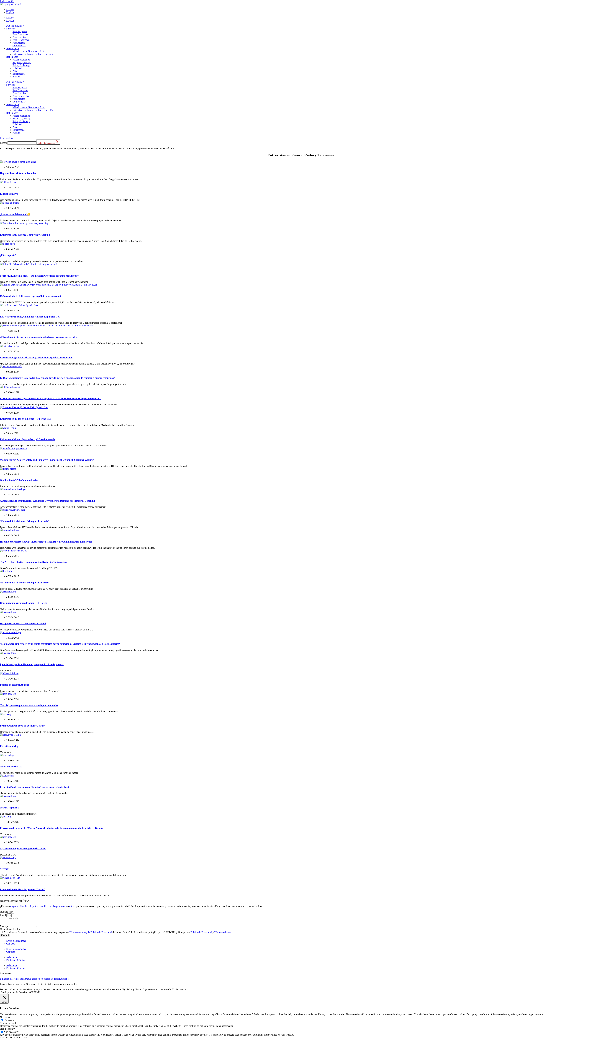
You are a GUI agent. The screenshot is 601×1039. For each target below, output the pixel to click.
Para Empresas (20, 31)
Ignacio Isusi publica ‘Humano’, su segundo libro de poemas (32, 664)
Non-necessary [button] (7, 1028)
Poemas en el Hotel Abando (14, 684)
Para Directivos (20, 34)
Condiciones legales (10, 929)
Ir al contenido (7, 1)
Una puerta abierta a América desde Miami (23, 623)
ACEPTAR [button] (34, 992)
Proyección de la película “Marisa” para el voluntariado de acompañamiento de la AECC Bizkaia (51, 828)
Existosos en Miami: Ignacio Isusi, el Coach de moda (27, 439)
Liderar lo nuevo (9, 193)
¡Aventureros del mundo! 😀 (15, 214)
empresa (14, 906)
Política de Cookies (15, 960)
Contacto (10, 943)
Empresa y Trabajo (22, 62)
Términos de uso (222, 932)
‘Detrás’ (4, 869)
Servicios (10, 28)
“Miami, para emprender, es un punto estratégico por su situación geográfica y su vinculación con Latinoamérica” (60, 644)
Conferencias (19, 45)
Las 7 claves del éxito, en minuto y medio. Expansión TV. (30, 316)
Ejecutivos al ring (9, 746)
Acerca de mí (12, 48)
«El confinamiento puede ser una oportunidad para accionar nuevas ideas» (39, 337)
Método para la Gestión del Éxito (29, 51)
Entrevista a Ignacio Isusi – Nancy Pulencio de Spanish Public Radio (36, 357)
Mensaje (4, 926)
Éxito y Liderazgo (21, 65)
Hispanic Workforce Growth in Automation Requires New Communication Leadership (46, 541)
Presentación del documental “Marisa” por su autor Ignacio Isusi (34, 787)
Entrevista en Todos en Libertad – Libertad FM (25, 418)
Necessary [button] (5, 1017)
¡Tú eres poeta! (8, 255)
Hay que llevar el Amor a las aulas (18, 173)
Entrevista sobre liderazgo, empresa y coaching (25, 235)
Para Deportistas (21, 40)
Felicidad (17, 68)
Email (3, 915)
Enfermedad (19, 73)
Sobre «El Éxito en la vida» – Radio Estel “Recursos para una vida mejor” (39, 275)
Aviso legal (11, 957)
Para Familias (19, 37)
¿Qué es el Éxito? (15, 25)
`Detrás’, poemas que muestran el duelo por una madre (29, 705)
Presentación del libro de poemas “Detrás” (22, 725)
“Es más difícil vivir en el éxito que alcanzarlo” (24, 521)
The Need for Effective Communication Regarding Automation (33, 562)
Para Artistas (19, 42)
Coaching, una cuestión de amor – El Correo (23, 603)
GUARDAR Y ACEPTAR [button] (13, 1037)
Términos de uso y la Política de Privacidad (91, 932)
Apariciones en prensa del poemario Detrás (23, 848)
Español (10, 9)
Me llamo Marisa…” (11, 766)
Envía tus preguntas (16, 940)
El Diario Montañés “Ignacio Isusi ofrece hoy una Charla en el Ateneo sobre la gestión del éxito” (50, 398)
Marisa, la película (9, 807)
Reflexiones (12, 56)
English (10, 12)
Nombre (4, 911)
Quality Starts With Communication (19, 480)
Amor (15, 71)
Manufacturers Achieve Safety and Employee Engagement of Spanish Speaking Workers (47, 460)
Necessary (9, 1020)
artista (72, 906)
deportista (34, 906)
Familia (16, 76)
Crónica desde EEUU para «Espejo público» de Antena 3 (30, 296)
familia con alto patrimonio (53, 906)
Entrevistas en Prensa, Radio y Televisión (33, 54)
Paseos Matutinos (21, 59)
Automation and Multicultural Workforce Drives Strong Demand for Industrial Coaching (47, 500)
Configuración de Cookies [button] (14, 992)
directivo (24, 906)
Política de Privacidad (201, 932)
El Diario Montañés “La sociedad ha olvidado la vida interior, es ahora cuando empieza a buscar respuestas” (57, 378)
